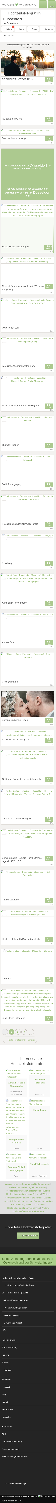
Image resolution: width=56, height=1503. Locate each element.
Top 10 (5, 1402)
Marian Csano (39, 1110)
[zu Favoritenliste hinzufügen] (4, 53)
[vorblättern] (47, 63)
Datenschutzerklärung (12, 1441)
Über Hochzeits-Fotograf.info (15, 1293)
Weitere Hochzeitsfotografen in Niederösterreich (27, 1184)
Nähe (34, 29)
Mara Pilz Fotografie (39, 1164)
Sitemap (5, 1362)
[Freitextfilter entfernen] (43, 4)
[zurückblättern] (8, 63)
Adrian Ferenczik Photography (16, 1084)
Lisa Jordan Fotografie (40, 1081)
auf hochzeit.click (29, 1235)
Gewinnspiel (7, 1409)
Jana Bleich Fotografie (13, 1018)
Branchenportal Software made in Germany (19, 1497)
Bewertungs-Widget (13, 1323)
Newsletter (6, 1417)
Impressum (7, 1426)
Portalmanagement (10, 1449)
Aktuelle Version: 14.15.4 (10, 1501)
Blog (4, 1394)
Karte (21, 29)
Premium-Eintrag (9, 1347)
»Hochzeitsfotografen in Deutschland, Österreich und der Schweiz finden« (28, 1260)
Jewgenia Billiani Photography (16, 1169)
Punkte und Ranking (11, 1315)
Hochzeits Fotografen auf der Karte (18, 1278)
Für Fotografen (9, 1340)
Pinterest (6, 1387)
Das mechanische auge (14, 138)
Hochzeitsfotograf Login (15, 1484)
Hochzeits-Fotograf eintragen (15, 1300)
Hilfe (4, 1330)
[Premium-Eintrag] (50, 1062)
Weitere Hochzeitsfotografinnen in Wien (27, 1187)
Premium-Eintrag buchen (15, 1308)
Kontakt (7, 1370)
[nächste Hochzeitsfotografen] (31, 1032)
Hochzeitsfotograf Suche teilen (21, 1040)
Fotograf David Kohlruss (16, 1141)
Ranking (5, 1355)
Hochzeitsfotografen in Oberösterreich (23, 1191)
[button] (5, 1032)
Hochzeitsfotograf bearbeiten (15, 1456)
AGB (4, 1434)
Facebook (6, 1379)
